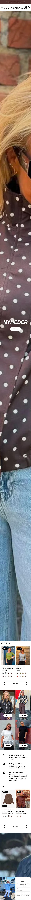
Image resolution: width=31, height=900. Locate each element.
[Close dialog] (30, 877)
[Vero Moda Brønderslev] (15, 7)
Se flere (15, 683)
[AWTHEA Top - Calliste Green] (8, 655)
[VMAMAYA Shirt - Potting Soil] (23, 799)
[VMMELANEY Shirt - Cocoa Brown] (8, 799)
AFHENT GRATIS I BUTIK (15, 2)
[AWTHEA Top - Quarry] (23, 655)
